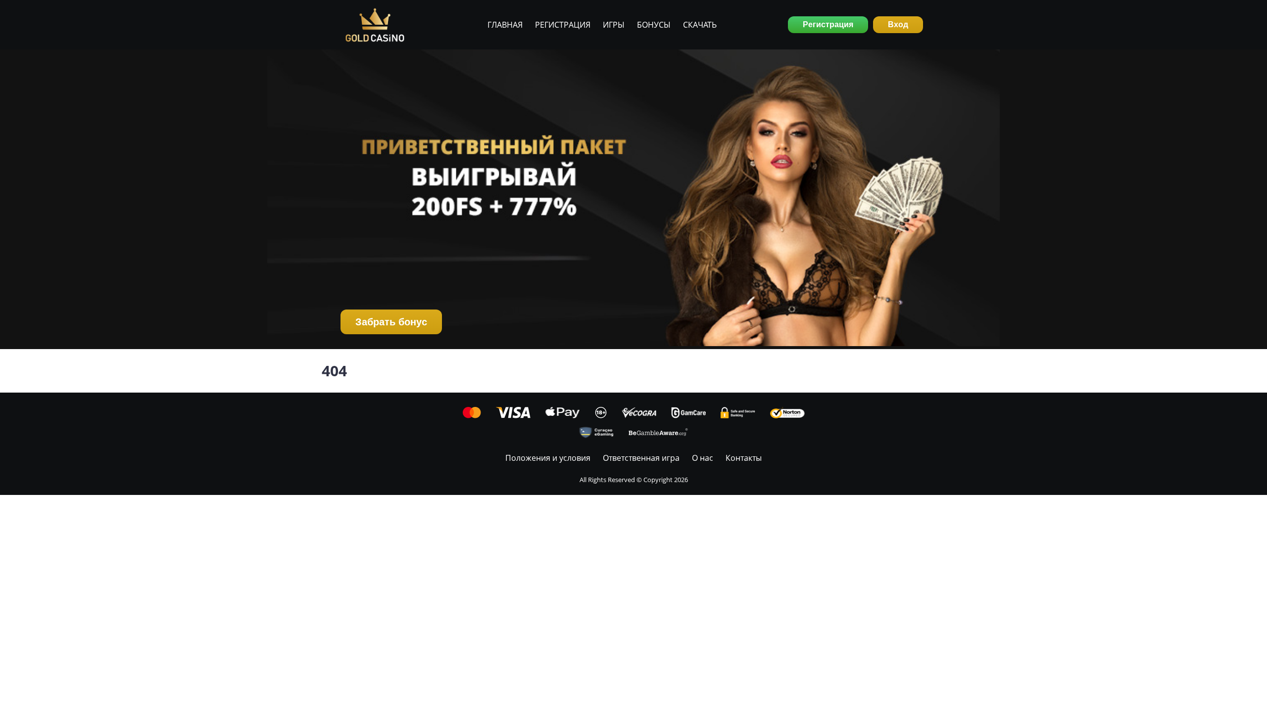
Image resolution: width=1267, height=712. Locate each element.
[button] (633, 199)
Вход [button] (898, 24)
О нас (702, 457)
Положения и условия (547, 457)
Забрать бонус (391, 321)
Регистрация (562, 24)
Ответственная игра (641, 457)
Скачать (700, 24)
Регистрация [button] (828, 24)
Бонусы (654, 24)
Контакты (744, 457)
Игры (614, 24)
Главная (505, 24)
